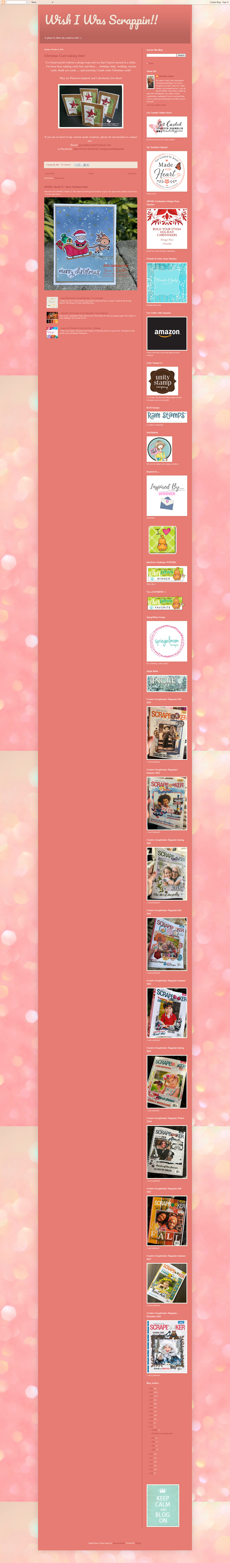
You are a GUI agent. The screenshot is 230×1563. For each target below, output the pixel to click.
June (154, 1441)
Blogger (138, 1543)
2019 (151, 1415)
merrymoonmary (119, 1543)
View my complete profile (156, 105)
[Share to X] (81, 165)
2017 (151, 1422)
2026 (151, 1388)
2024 (151, 1396)
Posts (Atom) (59, 178)
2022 (151, 1403)
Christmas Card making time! (64, 55)
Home (91, 173)
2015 (151, 1454)
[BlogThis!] (78, 165)
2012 (151, 1465)
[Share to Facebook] (84, 165)
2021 (151, 1407)
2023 (151, 1400)
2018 (151, 1419)
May (154, 1445)
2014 (151, 1458)
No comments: (66, 165)
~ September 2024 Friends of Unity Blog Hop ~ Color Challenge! (83, 313)
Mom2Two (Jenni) (166, 76)
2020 (151, 1411)
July (153, 1438)
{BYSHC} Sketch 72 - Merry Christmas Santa (66, 186)
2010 (151, 1473)
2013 (151, 1461)
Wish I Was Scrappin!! (101, 20)
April (154, 1449)
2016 (151, 1426)
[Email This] (75, 165)
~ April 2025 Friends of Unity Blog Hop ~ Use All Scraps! (81, 298)
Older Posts (132, 173)
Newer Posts (50, 173)
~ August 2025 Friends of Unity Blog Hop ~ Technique (80, 328)
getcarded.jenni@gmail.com (95, 145)
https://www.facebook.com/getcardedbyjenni (98, 149)
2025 (151, 1392)
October (155, 1430)
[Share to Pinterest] (87, 165)
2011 (151, 1469)
